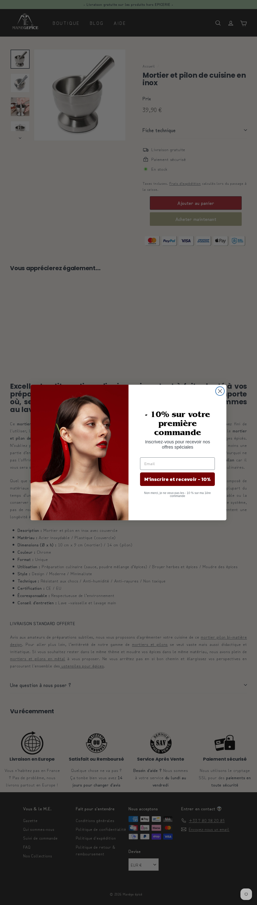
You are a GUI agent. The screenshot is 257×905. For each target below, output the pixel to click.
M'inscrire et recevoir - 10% (177, 479)
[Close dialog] (220, 391)
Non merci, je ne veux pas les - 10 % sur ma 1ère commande (177, 494)
